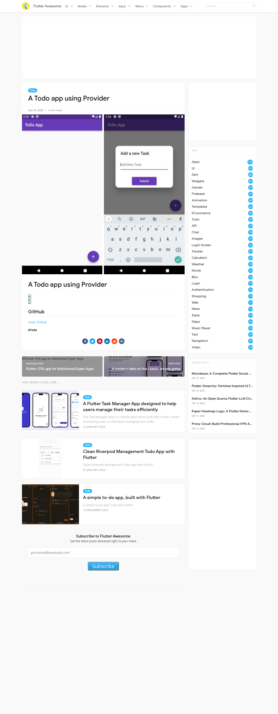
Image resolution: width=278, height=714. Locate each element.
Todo (33, 90)
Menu (139, 6)
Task (87, 397)
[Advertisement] (139, 46)
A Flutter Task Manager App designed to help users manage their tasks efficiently (129, 406)
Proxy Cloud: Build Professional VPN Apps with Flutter (232, 424)
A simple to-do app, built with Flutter (121, 497)
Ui (66, 6)
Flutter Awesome (47, 6)
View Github (37, 322)
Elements (102, 6)
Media (82, 6)
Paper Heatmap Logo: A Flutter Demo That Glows (229, 411)
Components (162, 6)
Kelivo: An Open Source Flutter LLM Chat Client (227, 399)
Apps (184, 6)
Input (122, 6)
